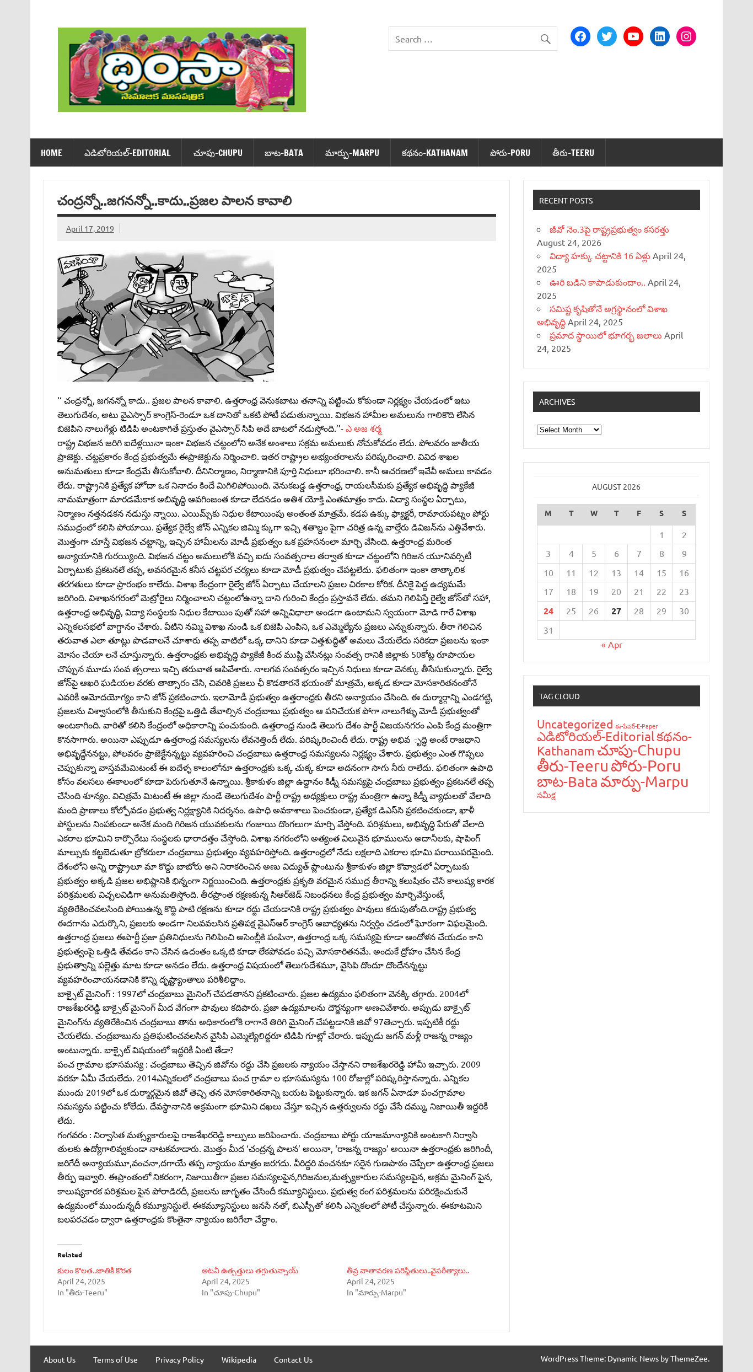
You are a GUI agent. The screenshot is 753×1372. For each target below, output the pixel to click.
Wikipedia (239, 1359)
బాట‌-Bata (284, 153)
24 (548, 611)
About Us (60, 1359)
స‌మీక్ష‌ (546, 794)
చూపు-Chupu (218, 153)
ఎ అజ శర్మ (363, 427)
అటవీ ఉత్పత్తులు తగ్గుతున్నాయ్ (250, 1270)
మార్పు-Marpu (352, 153)
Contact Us (293, 1359)
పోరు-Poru (510, 153)
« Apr (611, 644)
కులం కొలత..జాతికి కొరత (94, 1270)
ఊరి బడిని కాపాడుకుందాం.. (598, 281)
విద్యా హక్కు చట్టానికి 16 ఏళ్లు (600, 255)
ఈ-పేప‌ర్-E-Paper (636, 725)
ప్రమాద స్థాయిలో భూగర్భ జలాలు (606, 334)
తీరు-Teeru (573, 153)
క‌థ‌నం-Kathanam (435, 153)
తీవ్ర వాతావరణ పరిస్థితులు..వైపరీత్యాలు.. (408, 1270)
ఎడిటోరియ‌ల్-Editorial (127, 153)
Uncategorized (575, 723)
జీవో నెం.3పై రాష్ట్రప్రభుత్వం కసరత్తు (609, 228)
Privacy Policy (179, 1359)
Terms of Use (115, 1359)
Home (51, 153)
